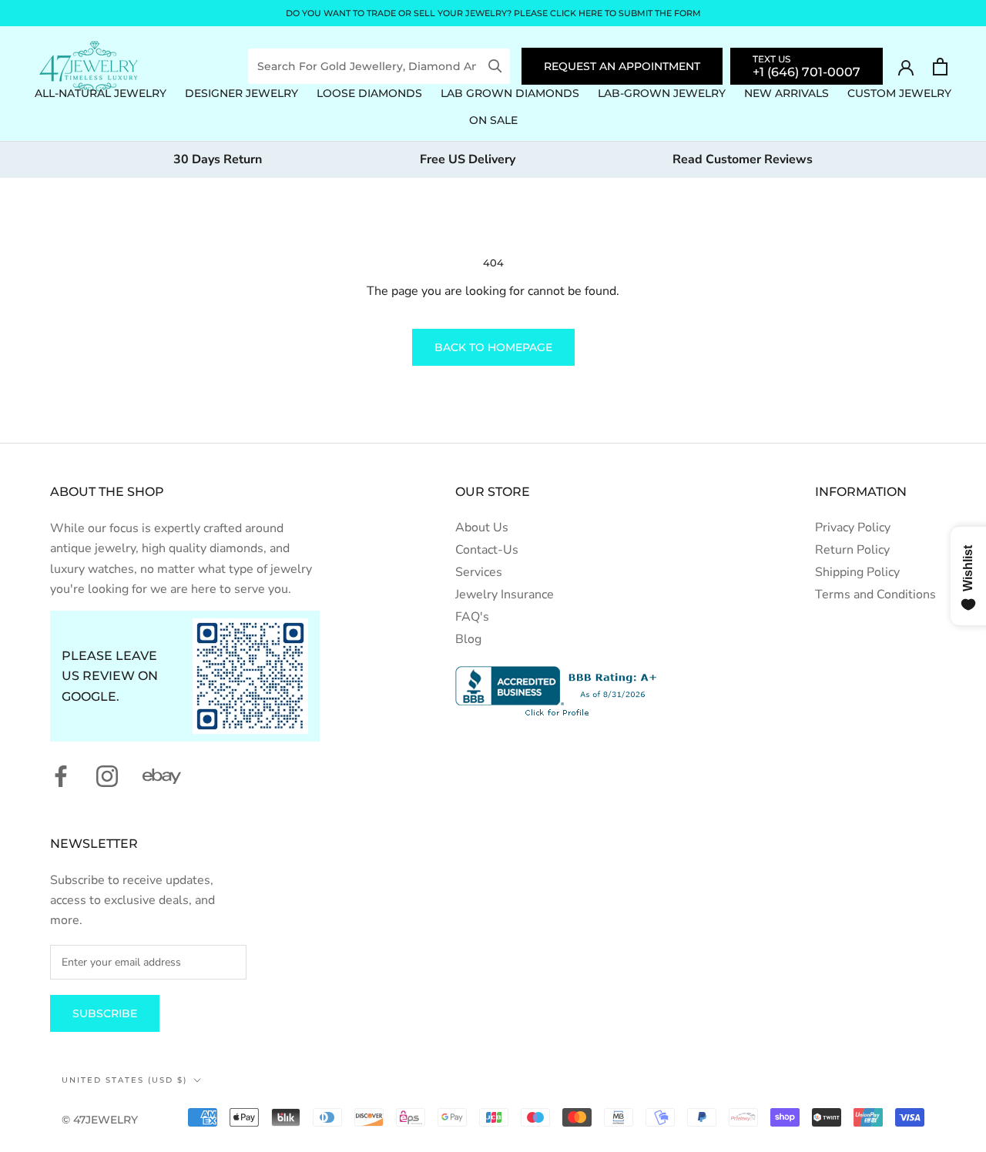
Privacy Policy (852, 527)
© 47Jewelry (100, 1120)
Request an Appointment (622, 66)
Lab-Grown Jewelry (662, 93)
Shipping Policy (857, 572)
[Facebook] (61, 776)
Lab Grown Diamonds (510, 93)
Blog (468, 639)
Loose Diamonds (369, 93)
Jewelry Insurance (504, 594)
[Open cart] (940, 66)
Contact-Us (486, 549)
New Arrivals (786, 93)
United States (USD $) (124, 1080)
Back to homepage (493, 347)
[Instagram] (107, 776)
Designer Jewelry (241, 93)
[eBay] (162, 776)
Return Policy (852, 549)
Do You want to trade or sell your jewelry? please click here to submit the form (493, 13)
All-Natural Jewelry (100, 93)
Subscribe (104, 1013)
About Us (481, 527)
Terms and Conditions (875, 594)
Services (478, 572)
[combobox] (368, 66)
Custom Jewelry (899, 93)
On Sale (493, 120)
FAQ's (472, 616)
